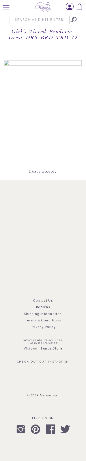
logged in (45, 183)
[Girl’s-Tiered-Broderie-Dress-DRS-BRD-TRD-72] (74, 19)
